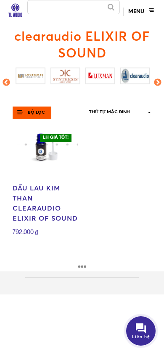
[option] (30, 76)
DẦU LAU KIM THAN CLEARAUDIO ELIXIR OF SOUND (45, 203)
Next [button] (157, 85)
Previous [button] (6, 85)
